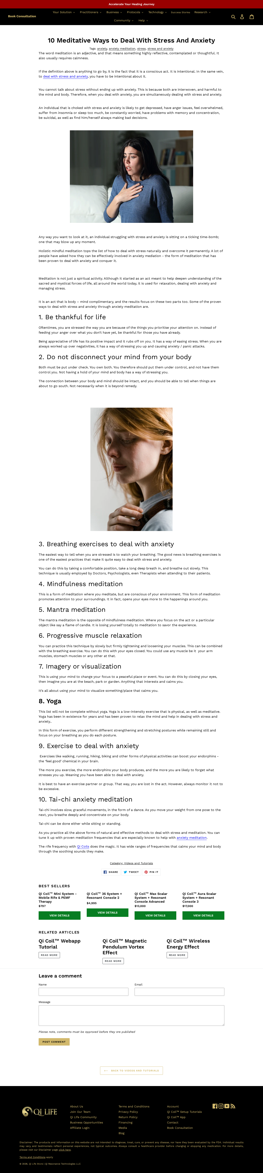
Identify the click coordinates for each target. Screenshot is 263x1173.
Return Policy (128, 1117)
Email (138, 984)
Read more (49, 955)
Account (173, 1106)
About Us (76, 1106)
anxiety (102, 48)
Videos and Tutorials (138, 863)
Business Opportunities (86, 1122)
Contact (172, 1122)
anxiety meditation (122, 48)
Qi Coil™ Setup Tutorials (184, 1111)
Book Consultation (22, 16)
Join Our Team (80, 1111)
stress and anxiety (160, 48)
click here (65, 1149)
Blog (121, 1133)
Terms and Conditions (134, 1106)
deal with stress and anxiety (65, 76)
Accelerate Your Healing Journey (132, 4)
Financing (125, 1122)
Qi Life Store (36, 1164)
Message (44, 1002)
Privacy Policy (128, 1111)
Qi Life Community (83, 1117)
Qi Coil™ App (176, 1117)
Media (123, 1127)
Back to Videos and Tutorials (134, 1070)
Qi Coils (83, 846)
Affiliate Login (80, 1127)
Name (43, 984)
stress (141, 48)
